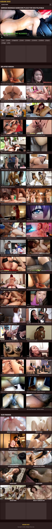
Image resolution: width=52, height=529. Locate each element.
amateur (28, 40)
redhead (42, 40)
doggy (4, 43)
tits (9, 43)
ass (3, 40)
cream (22, 40)
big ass (48, 40)
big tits (8, 40)
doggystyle (15, 40)
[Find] (50, 5)
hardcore (35, 40)
